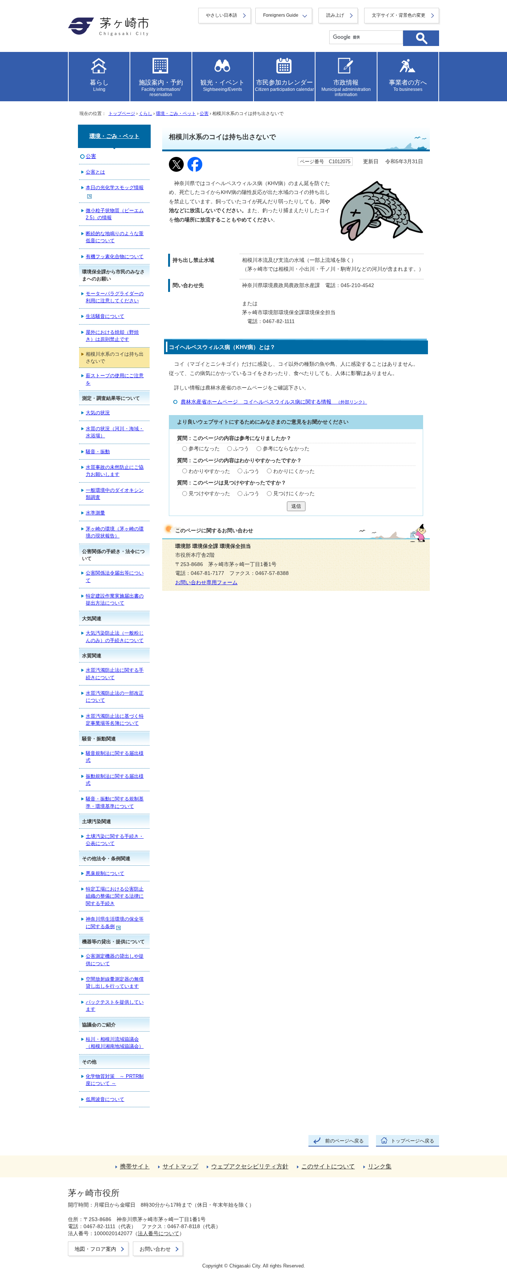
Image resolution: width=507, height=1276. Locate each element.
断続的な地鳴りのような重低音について (115, 237)
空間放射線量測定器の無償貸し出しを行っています (115, 982)
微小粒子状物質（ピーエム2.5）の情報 (115, 214)
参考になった (204, 448)
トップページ (121, 113)
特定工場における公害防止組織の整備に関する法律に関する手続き (115, 896)
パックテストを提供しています (115, 1005)
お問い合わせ (155, 1249)
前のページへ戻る (344, 1141)
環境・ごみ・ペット (176, 113)
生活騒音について (105, 316)
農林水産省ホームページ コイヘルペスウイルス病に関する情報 (274, 402)
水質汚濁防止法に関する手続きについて (115, 673)
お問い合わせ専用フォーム (206, 582)
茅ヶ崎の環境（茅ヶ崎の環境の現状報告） (115, 532)
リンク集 (380, 1166)
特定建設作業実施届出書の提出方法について (115, 599)
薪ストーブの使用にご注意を (115, 379)
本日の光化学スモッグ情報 (115, 187)
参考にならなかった (286, 448)
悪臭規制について (105, 873)
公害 (204, 113)
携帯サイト (135, 1166)
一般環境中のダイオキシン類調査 (115, 493)
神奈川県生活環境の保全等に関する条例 (115, 922)
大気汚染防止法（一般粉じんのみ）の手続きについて (115, 636)
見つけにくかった (294, 493)
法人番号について (158, 1233)
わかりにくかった (294, 471)
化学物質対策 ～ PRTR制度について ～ (115, 1079)
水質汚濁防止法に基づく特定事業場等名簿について (115, 719)
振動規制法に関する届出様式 (115, 779)
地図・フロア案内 (95, 1249)
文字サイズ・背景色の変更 (398, 15)
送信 (296, 506)
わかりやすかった (209, 471)
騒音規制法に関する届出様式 (115, 756)
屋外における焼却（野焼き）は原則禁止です (112, 335)
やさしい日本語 (221, 15)
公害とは (95, 172)
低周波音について (105, 1099)
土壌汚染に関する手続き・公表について (115, 839)
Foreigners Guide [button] (280, 15)
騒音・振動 (98, 451)
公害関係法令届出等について (115, 576)
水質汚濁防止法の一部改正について (115, 696)
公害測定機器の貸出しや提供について (115, 959)
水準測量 (95, 513)
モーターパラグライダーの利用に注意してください (115, 297)
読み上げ (335, 15)
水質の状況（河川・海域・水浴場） (115, 432)
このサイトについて (328, 1166)
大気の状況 (98, 412)
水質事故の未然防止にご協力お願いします (115, 470)
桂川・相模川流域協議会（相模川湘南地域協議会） (115, 1042)
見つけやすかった (209, 493)
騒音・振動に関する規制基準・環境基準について (115, 802)
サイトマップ (180, 1166)
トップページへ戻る (412, 1141)
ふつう (241, 448)
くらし (145, 113)
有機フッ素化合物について (115, 256)
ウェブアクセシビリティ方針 (249, 1166)
